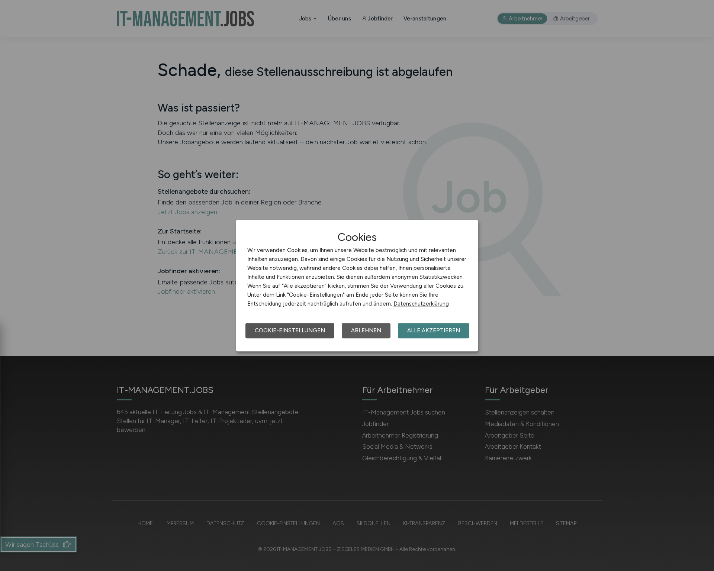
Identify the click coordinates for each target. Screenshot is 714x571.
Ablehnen (366, 330)
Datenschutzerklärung (421, 303)
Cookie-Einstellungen (290, 330)
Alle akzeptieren (433, 330)
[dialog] (357, 285)
